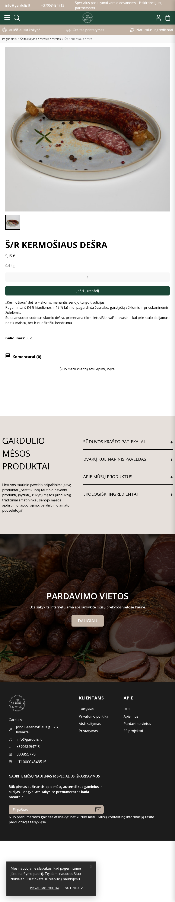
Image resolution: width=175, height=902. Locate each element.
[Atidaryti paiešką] (17, 18)
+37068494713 (28, 746)
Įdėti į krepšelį (87, 290)
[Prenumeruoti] (98, 809)
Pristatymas (88, 730)
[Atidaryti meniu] (7, 17)
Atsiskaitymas (90, 723)
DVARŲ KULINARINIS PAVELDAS (114, 459)
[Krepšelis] (168, 18)
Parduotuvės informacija (19, 899)
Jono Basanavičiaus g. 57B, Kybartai (37, 729)
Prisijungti (8, 853)
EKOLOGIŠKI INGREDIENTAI (110, 494)
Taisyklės (86, 709)
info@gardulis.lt (29, 739)
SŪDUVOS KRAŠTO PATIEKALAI (114, 441)
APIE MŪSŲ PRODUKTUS (107, 476)
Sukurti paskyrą (12, 858)
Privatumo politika (44, 888)
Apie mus (131, 716)
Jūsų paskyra (11, 843)
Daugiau (87, 621)
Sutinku (74, 888)
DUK (127, 709)
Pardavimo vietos (137, 723)
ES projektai (133, 730)
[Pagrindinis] (87, 17)
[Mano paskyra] (158, 18)
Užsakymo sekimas (15, 848)
